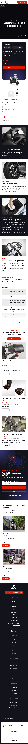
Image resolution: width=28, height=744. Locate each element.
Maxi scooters (14, 671)
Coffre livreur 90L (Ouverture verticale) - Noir (13, 399)
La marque (14, 604)
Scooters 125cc (14, 665)
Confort (14, 650)
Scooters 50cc (14, 663)
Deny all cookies (15, 736)
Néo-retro (14, 653)
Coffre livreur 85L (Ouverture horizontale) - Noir (14, 362)
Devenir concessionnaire (14, 623)
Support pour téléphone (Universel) (12, 434)
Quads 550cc (14, 705)
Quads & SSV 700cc (14, 708)
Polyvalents (14, 693)
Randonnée (14, 687)
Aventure (14, 640)
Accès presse (14, 617)
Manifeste (14, 606)
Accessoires (14, 601)
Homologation (14, 612)
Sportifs (14, 645)
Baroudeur (14, 690)
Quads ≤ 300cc (14, 702)
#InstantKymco (14, 620)
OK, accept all (14, 731)
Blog (14, 609)
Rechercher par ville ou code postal (10, 481)
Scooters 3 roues (14, 668)
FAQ (14, 615)
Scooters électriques (14, 673)
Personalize (14, 740)
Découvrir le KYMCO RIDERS (14, 626)
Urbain (14, 642)
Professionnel (14, 648)
